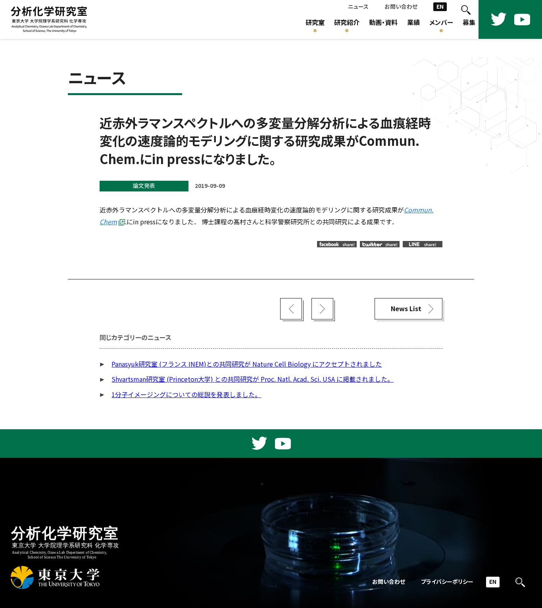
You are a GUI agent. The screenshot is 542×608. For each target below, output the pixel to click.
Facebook (337, 244)
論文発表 (144, 185)
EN (440, 6)
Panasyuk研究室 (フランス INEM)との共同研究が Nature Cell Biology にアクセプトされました (246, 364)
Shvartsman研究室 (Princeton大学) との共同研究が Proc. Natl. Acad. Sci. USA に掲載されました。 (252, 379)
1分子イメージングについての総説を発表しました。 (186, 394)
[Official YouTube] (522, 19)
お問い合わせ (400, 6)
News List (406, 308)
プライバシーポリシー (447, 581)
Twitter (380, 244)
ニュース (358, 6)
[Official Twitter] (498, 19)
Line (422, 244)
